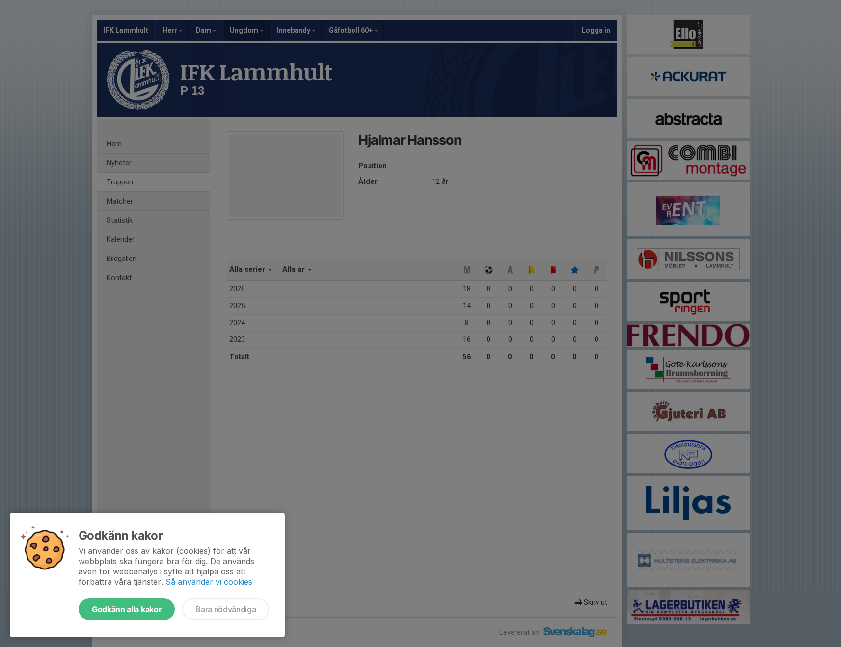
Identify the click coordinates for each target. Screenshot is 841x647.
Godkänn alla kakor (127, 609)
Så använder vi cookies (208, 582)
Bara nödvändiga (225, 609)
